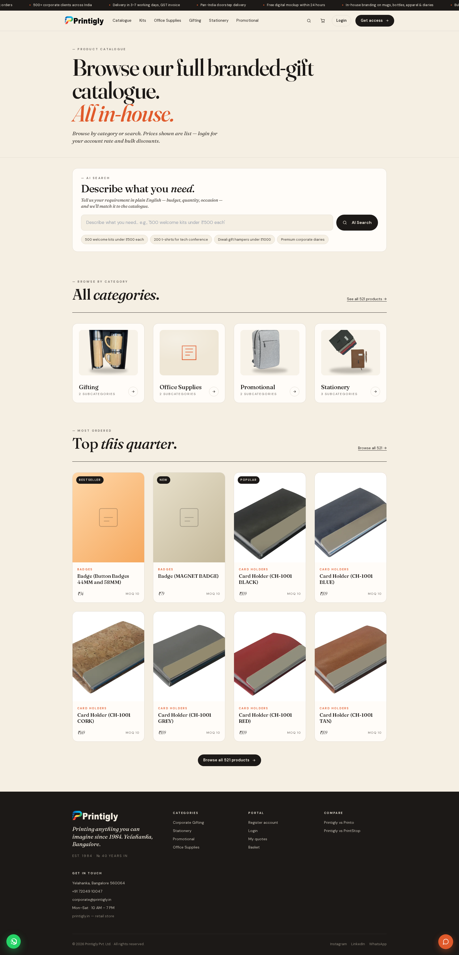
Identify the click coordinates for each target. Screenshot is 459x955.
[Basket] (323, 21)
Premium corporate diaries (303, 239)
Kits (142, 20)
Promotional (247, 20)
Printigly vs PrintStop (342, 830)
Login (341, 20)
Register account (263, 822)
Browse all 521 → (372, 447)
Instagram (338, 944)
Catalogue (122, 20)
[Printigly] (84, 20)
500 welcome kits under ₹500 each (114, 239)
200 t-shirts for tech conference (181, 239)
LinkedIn (358, 944)
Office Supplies (167, 20)
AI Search (362, 222)
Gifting (195, 20)
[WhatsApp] (13, 941)
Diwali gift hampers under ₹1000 (244, 239)
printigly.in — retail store (93, 916)
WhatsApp (378, 944)
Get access (372, 20)
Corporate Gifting (188, 822)
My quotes (257, 839)
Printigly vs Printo (339, 822)
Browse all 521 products (226, 760)
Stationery (218, 20)
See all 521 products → (367, 298)
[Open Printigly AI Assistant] (445, 941)
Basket (254, 847)
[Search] (309, 21)
